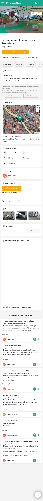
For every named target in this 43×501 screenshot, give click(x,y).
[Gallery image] (9, 215)
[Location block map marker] (20, 118)
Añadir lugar (13, 188)
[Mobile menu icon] (2, 3)
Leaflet (38, 133)
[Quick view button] (34, 339)
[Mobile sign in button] (35, 3)
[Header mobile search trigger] (40, 3)
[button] (21, 119)
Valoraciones (17, 58)
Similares (32, 58)
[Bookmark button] (38, 339)
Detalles (5, 58)
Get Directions (34, 139)
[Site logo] (14, 3)
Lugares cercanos (12, 197)
